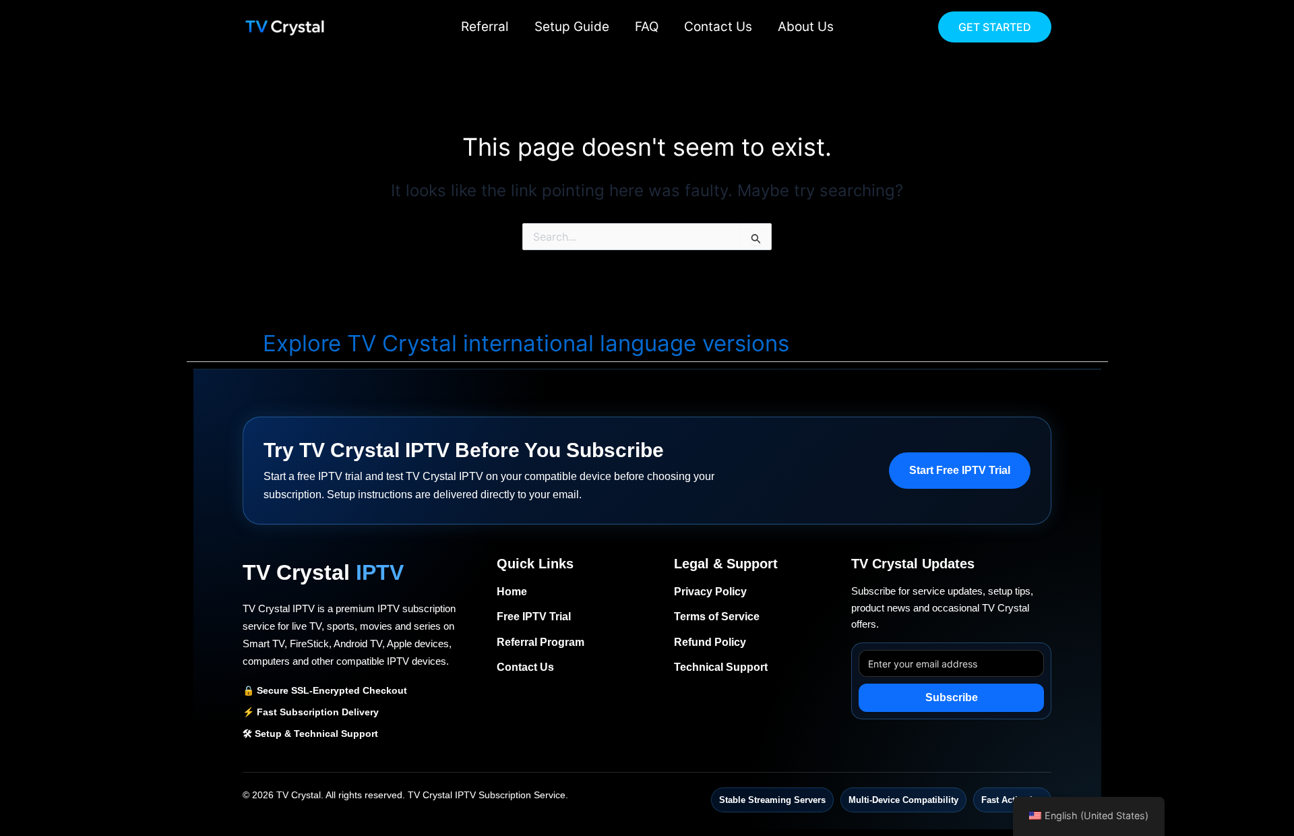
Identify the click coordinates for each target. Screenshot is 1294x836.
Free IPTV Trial (534, 616)
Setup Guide (571, 26)
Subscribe (951, 697)
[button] (994, 26)
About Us (806, 26)
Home (512, 591)
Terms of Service (717, 616)
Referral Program (540, 642)
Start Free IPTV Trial (959, 470)
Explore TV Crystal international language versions (526, 343)
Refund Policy (710, 642)
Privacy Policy (710, 591)
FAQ (646, 26)
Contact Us (718, 26)
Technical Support (721, 667)
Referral (485, 26)
